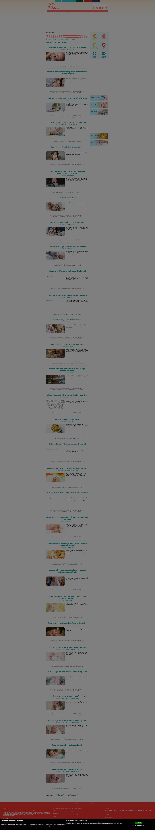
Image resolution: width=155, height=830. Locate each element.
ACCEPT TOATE (138, 822)
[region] (77, 824)
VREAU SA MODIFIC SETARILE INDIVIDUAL (138, 825)
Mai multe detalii (52, 822)
